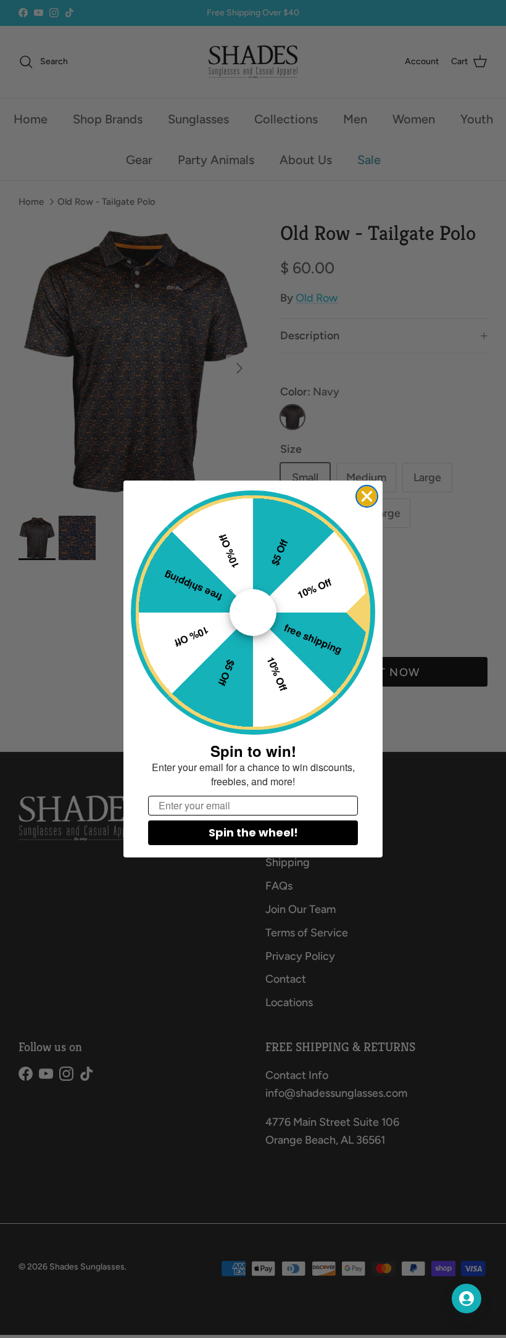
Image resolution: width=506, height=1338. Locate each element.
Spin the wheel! (253, 832)
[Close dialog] (367, 496)
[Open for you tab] (466, 1298)
